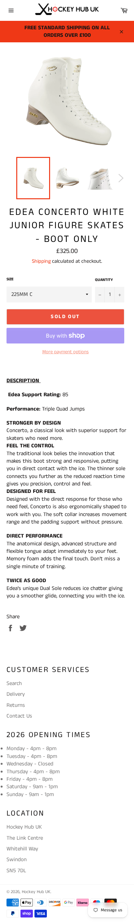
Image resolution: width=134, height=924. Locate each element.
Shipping (41, 261)
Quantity (104, 280)
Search (14, 683)
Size (10, 279)
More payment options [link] (65, 352)
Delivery (16, 694)
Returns (16, 705)
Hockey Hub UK (36, 892)
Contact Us (19, 716)
